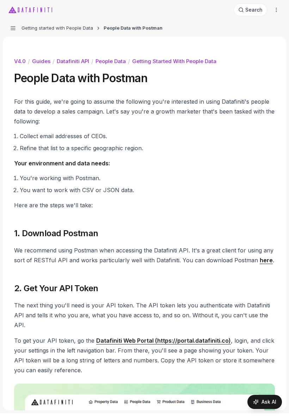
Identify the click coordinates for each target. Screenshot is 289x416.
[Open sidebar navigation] (13, 28)
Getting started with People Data (174, 61)
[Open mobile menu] (276, 10)
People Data (111, 61)
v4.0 (20, 61)
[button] (35, 233)
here (266, 260)
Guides (41, 61)
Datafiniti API (73, 61)
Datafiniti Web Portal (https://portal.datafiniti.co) (163, 340)
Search (254, 10)
